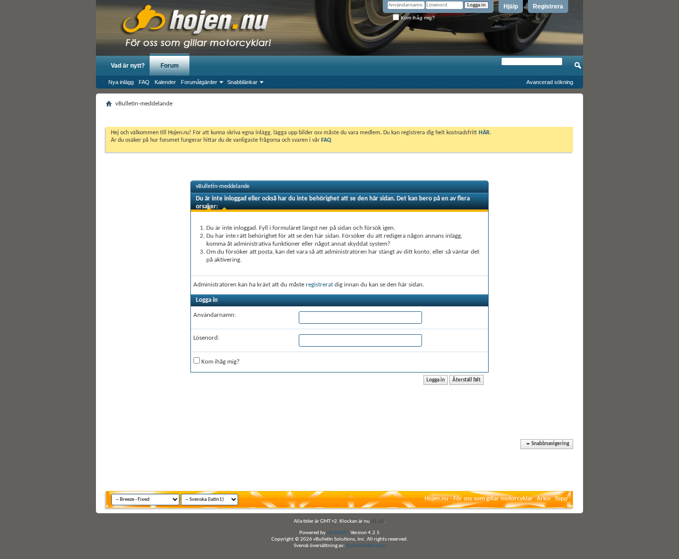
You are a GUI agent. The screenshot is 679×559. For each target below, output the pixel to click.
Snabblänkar (242, 82)
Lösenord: (206, 338)
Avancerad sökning (549, 82)
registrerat (319, 284)
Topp (561, 498)
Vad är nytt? (128, 65)
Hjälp (511, 6)
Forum (170, 65)
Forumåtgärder (199, 82)
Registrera (548, 6)
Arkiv (544, 498)
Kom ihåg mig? (417, 17)
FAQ (144, 82)
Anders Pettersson (366, 546)
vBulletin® (338, 533)
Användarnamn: (214, 315)
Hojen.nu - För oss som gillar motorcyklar (478, 498)
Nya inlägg (121, 82)
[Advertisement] (339, 114)
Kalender (165, 82)
